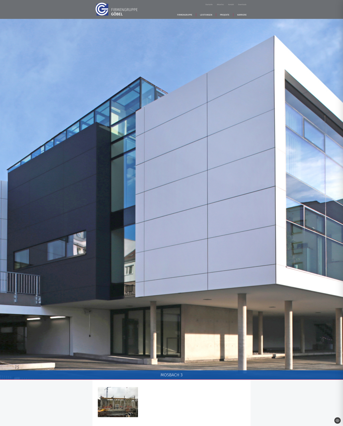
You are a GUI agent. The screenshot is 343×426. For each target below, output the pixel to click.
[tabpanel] (171, 199)
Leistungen (206, 15)
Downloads (242, 4)
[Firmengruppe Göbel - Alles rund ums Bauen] (116, 9)
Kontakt (231, 4)
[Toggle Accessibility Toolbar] (337, 420)
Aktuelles (220, 4)
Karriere (242, 15)
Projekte (224, 15)
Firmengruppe (184, 15)
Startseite (209, 4)
